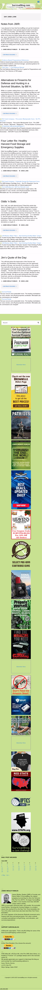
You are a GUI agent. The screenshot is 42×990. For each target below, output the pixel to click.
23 (7, 870)
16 (7, 868)
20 (30, 868)
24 (13, 870)
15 (2, 868)
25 (19, 870)
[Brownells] (21, 391)
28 (35, 870)
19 (24, 868)
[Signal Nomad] (21, 584)
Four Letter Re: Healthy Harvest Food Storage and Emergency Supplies (15, 144)
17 (13, 868)
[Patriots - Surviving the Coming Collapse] (21, 424)
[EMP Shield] (21, 705)
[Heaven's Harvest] (21, 524)
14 (35, 866)
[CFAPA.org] (21, 822)
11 (19, 866)
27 (30, 870)
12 (24, 866)
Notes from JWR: (10, 24)
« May (3, 875)
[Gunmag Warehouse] (21, 644)
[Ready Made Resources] (21, 614)
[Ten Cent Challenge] (21, 842)
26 (24, 870)
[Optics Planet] (21, 801)
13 (30, 866)
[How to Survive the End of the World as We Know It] (21, 454)
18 (19, 868)
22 (2, 870)
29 (2, 871)
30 (7, 871)
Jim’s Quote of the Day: (14, 257)
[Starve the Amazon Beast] (21, 685)
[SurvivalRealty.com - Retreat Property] (21, 341)
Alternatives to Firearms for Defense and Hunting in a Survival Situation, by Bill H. (16, 83)
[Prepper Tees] (21, 761)
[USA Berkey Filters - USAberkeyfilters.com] (21, 725)
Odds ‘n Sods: (9, 201)
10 (13, 866)
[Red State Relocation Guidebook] (21, 781)
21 (35, 868)
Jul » (7, 875)
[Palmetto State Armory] (21, 489)
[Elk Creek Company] (21, 554)
